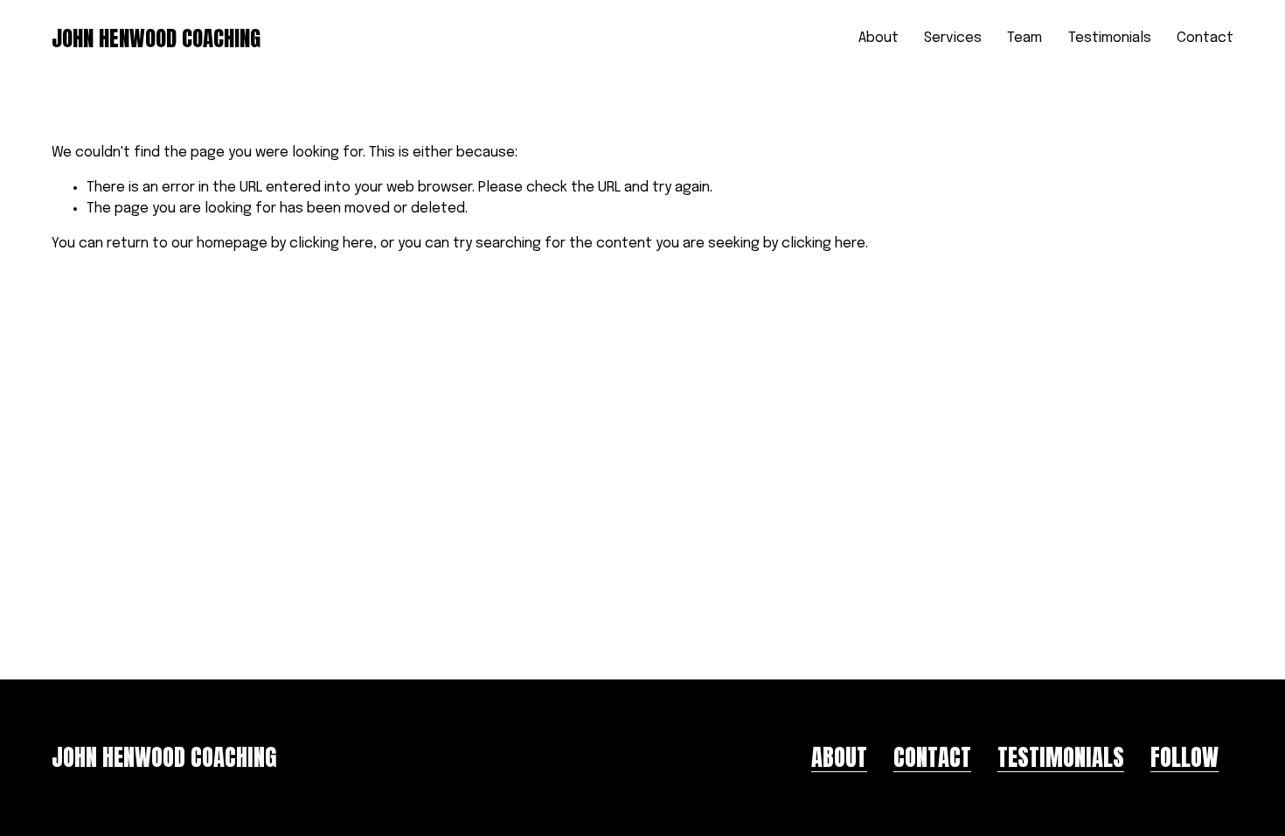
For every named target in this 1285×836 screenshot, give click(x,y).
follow (1184, 757)
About (878, 38)
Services (953, 38)
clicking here (331, 243)
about (839, 757)
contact (932, 757)
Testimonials (1109, 38)
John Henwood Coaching (156, 38)
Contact (1205, 38)
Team (1024, 38)
